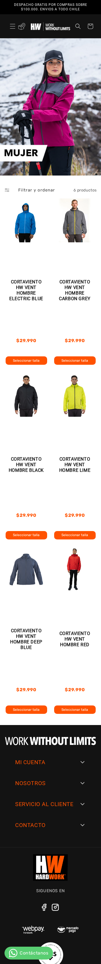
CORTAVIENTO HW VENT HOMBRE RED (74, 639)
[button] (12, 26)
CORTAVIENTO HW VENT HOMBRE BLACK (26, 464)
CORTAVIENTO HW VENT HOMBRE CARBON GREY (75, 290)
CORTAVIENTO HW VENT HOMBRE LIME (75, 464)
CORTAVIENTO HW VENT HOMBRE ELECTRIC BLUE (26, 290)
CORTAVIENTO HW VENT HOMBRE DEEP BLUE (26, 639)
